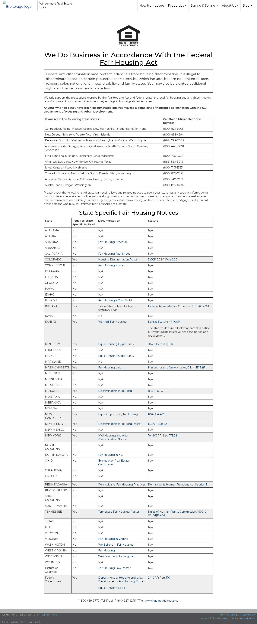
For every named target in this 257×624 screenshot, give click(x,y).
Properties (177, 7)
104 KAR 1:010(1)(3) (160, 344)
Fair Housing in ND (110, 454)
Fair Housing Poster (111, 265)
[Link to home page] (19, 5)
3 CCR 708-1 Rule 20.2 (162, 259)
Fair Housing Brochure (113, 242)
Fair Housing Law (109, 367)
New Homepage (151, 5)
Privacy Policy (247, 614)
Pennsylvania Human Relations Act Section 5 (177, 484)
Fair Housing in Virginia (113, 539)
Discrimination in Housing (115, 391)
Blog (248, 7)
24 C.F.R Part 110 (159, 577)
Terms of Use (227, 614)
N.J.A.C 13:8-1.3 (157, 424)
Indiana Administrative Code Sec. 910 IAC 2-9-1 (178, 306)
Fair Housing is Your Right (115, 300)
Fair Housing (106, 550)
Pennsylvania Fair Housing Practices (122, 484)
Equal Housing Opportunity (116, 344)
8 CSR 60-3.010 (158, 391)
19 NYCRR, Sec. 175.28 (162, 435)
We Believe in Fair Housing (116, 544)
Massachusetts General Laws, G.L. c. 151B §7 (176, 367)
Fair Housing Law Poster (114, 568)
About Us (231, 7)
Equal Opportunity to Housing (118, 414)
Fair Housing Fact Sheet (114, 253)
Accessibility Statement (215, 618)
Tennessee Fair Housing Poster (118, 511)
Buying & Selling (204, 7)
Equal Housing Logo (111, 588)
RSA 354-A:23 (156, 414)
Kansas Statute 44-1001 (163, 321)
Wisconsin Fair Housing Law (116, 556)
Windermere (49, 614)
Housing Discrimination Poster (118, 259)
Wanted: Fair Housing (112, 321)
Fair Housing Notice (243, 618)
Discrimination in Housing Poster (119, 424)
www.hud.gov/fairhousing (162, 600)
